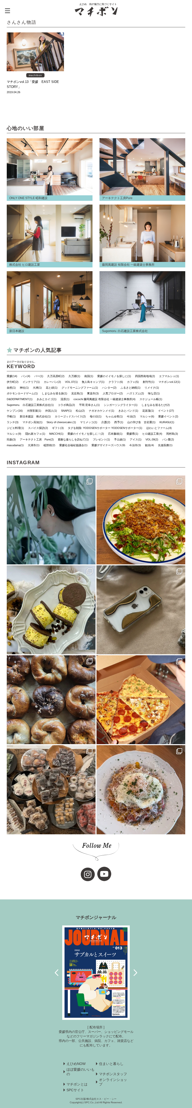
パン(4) (25, 376)
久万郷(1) (74, 376)
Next (135, 972)
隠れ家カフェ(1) (35, 433)
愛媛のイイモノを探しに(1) (114, 376)
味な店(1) (154, 393)
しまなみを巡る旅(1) (54, 393)
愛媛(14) (12, 376)
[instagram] (88, 874)
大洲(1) (37, 387)
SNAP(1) (66, 410)
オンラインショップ (113, 1082)
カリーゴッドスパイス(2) (70, 416)
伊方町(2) (12, 381)
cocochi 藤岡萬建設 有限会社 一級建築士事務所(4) (105, 399)
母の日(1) (96, 416)
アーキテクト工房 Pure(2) (37, 439)
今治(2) (131, 416)
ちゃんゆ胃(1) (114, 416)
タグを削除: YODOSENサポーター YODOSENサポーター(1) (105, 427)
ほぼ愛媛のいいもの (80, 1071)
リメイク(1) (151, 387)
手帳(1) (11, 416)
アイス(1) (136, 439)
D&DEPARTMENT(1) (19, 399)
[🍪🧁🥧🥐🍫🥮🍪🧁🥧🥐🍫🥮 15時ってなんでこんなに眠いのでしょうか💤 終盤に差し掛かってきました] (51, 789)
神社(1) (24, 387)
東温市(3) (93, 393)
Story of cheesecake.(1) (61, 422)
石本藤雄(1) (115, 433)
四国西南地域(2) (145, 376)
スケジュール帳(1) (151, 399)
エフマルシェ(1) (169, 376)
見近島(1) (77, 393)
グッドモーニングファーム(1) (80, 387)
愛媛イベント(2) (168, 416)
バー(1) (38, 376)
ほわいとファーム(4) (159, 427)
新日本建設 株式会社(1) (35, 416)
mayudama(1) (15, 445)
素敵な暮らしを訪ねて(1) (73, 439)
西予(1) (118, 422)
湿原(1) (65, 399)
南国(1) (88, 376)
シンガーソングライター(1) (121, 404)
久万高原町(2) (55, 376)
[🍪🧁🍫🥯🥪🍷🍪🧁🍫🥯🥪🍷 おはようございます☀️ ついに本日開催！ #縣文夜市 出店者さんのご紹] (51, 699)
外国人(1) (51, 410)
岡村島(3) (172, 433)
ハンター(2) (109, 387)
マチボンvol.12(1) (169, 381)
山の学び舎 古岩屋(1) (141, 422)
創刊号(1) (148, 381)
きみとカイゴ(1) (46, 399)
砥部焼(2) (49, 445)
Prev (56, 972)
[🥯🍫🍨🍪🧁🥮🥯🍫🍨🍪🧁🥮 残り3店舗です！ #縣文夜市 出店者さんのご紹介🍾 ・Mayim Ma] (51, 609)
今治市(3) (135, 445)
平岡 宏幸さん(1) (89, 404)
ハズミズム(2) (135, 393)
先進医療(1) (165, 445)
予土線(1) (120, 439)
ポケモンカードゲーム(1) (22, 393)
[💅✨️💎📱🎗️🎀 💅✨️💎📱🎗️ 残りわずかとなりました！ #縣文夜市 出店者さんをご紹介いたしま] (140, 609)
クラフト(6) (115, 381)
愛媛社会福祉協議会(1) (73, 445)
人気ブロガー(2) (113, 393)
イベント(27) (166, 410)
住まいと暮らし (111, 1064)
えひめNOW (76, 1064)
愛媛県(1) (132, 433)
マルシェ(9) (14, 433)
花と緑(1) (52, 387)
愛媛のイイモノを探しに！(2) (86, 433)
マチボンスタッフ (113, 1074)
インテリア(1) (31, 381)
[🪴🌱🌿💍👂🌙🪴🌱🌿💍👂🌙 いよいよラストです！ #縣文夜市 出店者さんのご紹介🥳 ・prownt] (51, 520)
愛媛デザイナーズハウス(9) (108, 445)
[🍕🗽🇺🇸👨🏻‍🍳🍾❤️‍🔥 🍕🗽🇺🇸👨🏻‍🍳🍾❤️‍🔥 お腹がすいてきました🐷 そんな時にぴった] (140, 699)
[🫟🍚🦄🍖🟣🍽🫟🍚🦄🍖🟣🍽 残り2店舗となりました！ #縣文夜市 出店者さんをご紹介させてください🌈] (140, 520)
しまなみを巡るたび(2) (156, 404)
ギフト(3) (58, 427)
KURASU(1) (167, 422)
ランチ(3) (12, 422)
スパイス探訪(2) (38, 427)
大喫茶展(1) (34, 410)
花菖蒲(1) (148, 410)
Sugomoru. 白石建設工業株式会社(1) (30, 404)
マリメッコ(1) (88, 422)
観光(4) (149, 445)
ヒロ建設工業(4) (152, 433)
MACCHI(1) (56, 433)
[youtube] (104, 874)
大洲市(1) (34, 445)
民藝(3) (11, 439)
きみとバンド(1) (128, 410)
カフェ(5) (133, 381)
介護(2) (105, 422)
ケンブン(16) (15, 410)
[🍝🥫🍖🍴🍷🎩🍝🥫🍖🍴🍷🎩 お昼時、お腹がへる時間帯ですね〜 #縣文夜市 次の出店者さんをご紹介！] (140, 789)
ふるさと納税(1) (130, 387)
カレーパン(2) (52, 381)
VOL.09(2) (152, 439)
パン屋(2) (168, 439)
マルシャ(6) (147, 416)
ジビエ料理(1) (15, 427)
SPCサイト (75, 1090)
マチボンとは (77, 1084)
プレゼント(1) (101, 439)
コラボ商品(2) (66, 404)
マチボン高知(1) (32, 422)
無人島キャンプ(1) (93, 381)
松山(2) (80, 410)
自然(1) (11, 387)
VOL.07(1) (71, 381)
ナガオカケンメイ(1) (101, 410)
